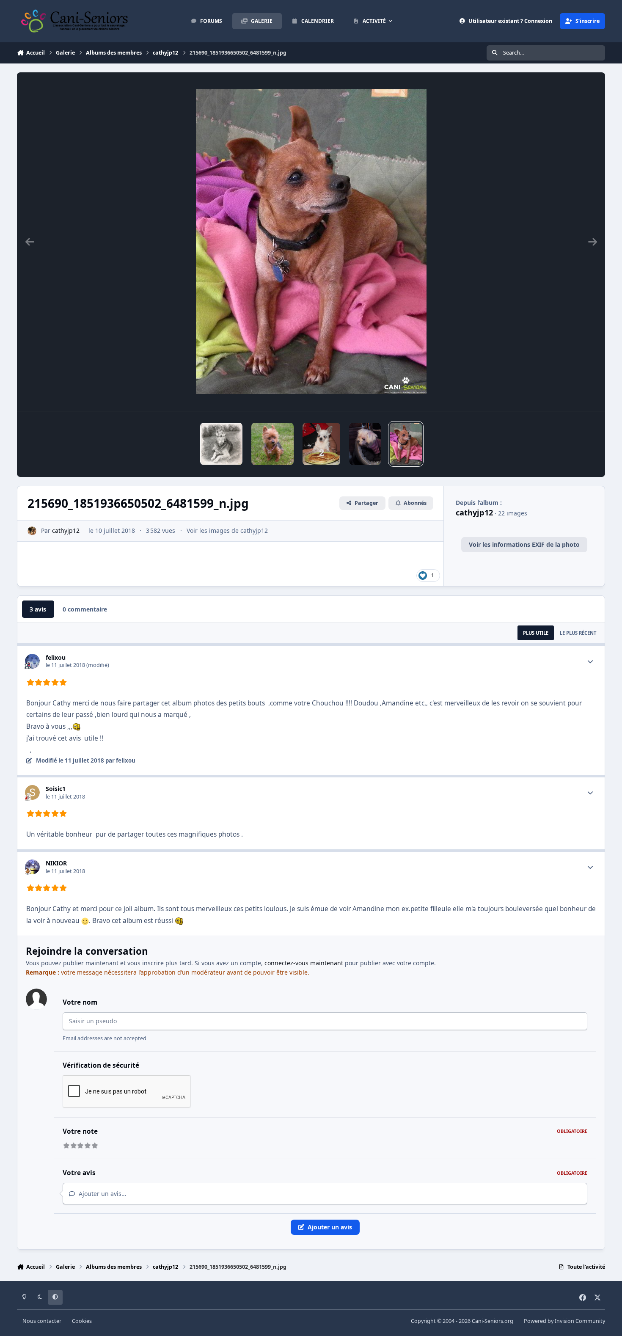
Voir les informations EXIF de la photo (524, 544)
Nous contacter (41, 1321)
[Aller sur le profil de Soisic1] (32, 792)
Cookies (82, 1321)
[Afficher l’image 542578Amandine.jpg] (365, 444)
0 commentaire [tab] (85, 609)
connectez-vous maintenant (303, 963)
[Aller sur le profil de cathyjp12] (32, 530)
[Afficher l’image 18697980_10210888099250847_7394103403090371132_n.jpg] (272, 444)
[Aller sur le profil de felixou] (32, 661)
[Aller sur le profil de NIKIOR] (32, 866)
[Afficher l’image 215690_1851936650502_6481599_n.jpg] (406, 444)
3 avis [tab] (38, 609)
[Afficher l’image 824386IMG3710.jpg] (322, 444)
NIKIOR (56, 863)
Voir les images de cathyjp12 (227, 530)
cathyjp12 (66, 530)
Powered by (564, 1321)
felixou (56, 657)
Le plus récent (578, 633)
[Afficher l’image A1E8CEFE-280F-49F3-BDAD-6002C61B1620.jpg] (221, 444)
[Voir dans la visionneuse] (311, 241)
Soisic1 (56, 789)
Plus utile (535, 633)
